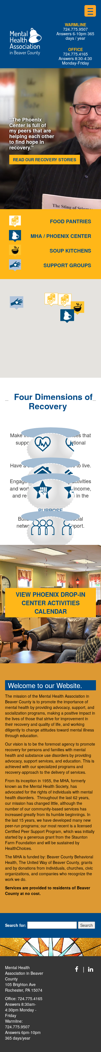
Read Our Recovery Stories (44, 159)
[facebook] (76, 969)
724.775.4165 (75, 54)
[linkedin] (90, 969)
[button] (67, 316)
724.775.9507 (75, 29)
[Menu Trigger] (90, 11)
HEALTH (50, 463)
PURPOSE (50, 509)
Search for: (15, 925)
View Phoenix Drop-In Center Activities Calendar (50, 602)
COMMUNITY (50, 546)
